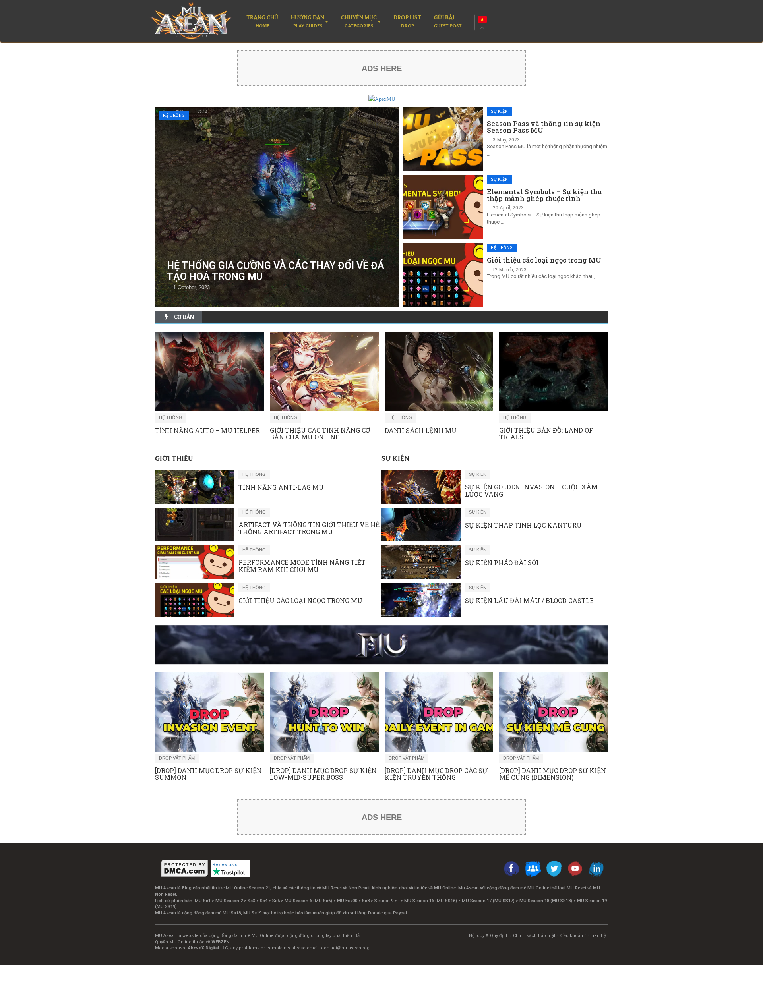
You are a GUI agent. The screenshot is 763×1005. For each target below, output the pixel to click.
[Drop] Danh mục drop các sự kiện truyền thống (436, 774)
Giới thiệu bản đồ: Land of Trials (546, 434)
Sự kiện (499, 111)
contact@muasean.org (345, 948)
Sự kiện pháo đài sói (501, 562)
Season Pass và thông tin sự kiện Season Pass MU (543, 126)
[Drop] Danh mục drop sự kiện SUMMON (208, 774)
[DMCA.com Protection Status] (185, 868)
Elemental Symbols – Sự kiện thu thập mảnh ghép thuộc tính (544, 195)
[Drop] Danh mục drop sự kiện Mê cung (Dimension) (552, 774)
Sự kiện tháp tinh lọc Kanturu (523, 525)
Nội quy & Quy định (489, 935)
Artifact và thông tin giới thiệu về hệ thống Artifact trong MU (309, 528)
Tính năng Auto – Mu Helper (207, 430)
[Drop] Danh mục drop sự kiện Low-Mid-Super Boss (323, 774)
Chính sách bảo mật (534, 935)
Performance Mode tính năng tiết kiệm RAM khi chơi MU (302, 566)
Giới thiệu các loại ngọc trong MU (544, 260)
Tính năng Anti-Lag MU (281, 487)
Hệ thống (174, 115)
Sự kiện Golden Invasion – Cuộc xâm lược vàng (531, 490)
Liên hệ (598, 935)
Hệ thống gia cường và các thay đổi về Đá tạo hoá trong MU (275, 271)
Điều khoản (571, 935)
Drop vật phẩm (177, 758)
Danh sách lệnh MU (421, 430)
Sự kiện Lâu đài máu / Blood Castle (529, 600)
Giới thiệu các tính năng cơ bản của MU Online (320, 434)
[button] (309, 22)
